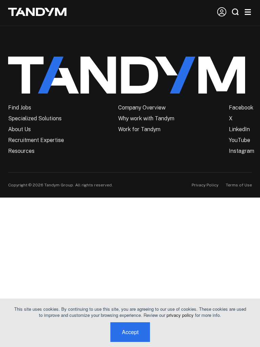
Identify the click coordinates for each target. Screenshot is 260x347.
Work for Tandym (139, 129)
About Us (19, 129)
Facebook (241, 107)
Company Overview (142, 107)
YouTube (239, 140)
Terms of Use (239, 185)
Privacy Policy (205, 185)
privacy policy (180, 315)
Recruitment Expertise (36, 140)
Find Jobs (19, 107)
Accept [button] (130, 332)
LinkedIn (239, 129)
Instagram (241, 151)
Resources (21, 151)
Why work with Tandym (146, 118)
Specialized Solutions (35, 118)
